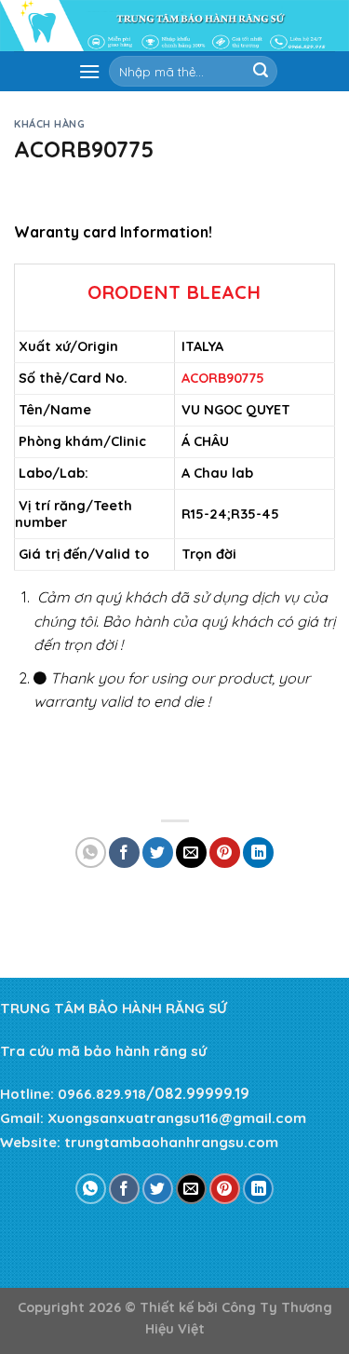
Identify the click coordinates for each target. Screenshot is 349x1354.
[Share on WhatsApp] (90, 852)
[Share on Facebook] (124, 852)
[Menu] (89, 71)
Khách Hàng (50, 123)
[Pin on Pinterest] (224, 852)
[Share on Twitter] (157, 852)
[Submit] (260, 72)
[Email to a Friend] (191, 852)
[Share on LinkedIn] (258, 852)
